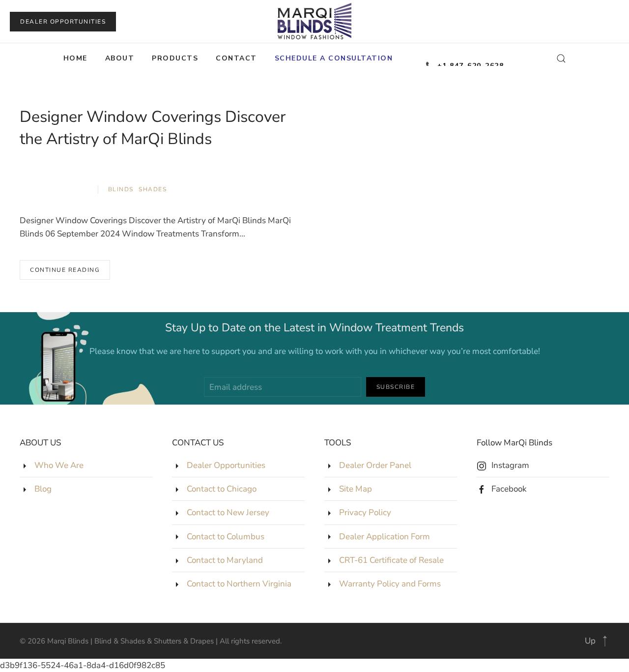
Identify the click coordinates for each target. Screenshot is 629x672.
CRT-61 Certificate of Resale (391, 560)
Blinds (121, 189)
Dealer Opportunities (63, 22)
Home (75, 58)
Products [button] (175, 58)
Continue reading (65, 270)
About (120, 58)
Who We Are (59, 465)
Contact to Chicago (222, 489)
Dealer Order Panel (375, 465)
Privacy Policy (365, 512)
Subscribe (395, 387)
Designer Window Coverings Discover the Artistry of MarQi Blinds (153, 127)
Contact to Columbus (225, 536)
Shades (153, 189)
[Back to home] (314, 21)
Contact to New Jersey (228, 512)
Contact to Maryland (225, 560)
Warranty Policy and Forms (390, 583)
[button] (334, 58)
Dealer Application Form (384, 536)
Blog (43, 489)
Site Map (355, 489)
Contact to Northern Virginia (239, 583)
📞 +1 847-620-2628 (465, 62)
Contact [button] (236, 58)
